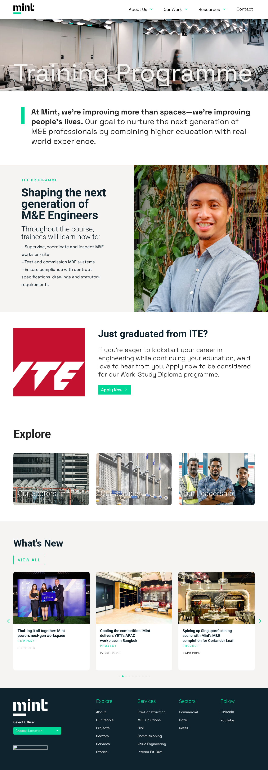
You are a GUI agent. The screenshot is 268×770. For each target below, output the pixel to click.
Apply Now (111, 389)
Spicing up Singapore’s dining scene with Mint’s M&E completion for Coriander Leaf (208, 635)
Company (26, 641)
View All (29, 560)
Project (108, 646)
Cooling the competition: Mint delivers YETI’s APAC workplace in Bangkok (125, 635)
